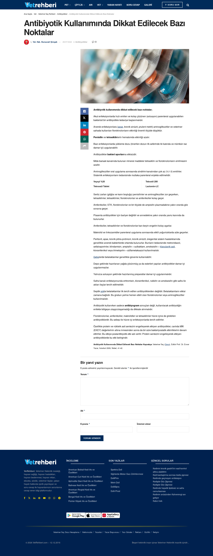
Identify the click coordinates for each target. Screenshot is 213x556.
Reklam (138, 532)
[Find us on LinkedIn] (34, 498)
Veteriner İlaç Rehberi (46, 14)
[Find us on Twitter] (29, 498)
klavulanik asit (167, 246)
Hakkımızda (87, 532)
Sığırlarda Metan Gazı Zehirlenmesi (127, 473)
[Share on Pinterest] (84, 132)
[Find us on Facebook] (24, 498)
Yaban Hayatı (114, 4)
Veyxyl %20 (99, 181)
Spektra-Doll (116, 469)
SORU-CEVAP (133, 4)
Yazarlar (98, 532)
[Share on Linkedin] (84, 125)
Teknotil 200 (152, 181)
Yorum (84, 374)
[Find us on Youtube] (44, 498)
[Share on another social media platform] (84, 146)
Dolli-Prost (115, 491)
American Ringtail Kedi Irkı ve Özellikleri (81, 491)
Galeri (148, 4)
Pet (67, 4)
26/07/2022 (67, 41)
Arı (90, 4)
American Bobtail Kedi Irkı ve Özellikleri (81, 471)
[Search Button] (188, 4)
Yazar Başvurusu (112, 532)
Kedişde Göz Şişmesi (162, 481)
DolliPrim (115, 478)
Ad (82, 410)
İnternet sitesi (144, 423)
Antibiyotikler (62, 14)
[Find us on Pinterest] (39, 498)
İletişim (156, 532)
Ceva (167, 344)
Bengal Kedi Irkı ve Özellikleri (81, 496)
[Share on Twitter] (84, 118)
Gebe (96, 257)
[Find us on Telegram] (59, 498)
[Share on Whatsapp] (84, 139)
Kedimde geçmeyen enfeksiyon (167, 478)
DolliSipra (115, 486)
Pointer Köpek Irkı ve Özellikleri (82, 501)
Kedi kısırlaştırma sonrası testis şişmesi (170, 474)
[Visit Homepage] (40, 5)
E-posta (85, 423)
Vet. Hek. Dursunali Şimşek (45, 41)
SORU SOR (173, 4)
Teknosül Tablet (101, 186)
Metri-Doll (115, 482)
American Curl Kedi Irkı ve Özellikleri (85, 476)
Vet (99, 4)
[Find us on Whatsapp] (54, 498)
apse (120, 126)
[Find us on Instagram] (49, 498)
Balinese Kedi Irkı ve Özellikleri (82, 485)
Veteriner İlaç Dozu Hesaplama (66, 532)
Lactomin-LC (152, 186)
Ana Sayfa (28, 14)
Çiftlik (79, 4)
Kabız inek (157, 500)
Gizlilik (147, 532)
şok (102, 291)
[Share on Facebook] (84, 111)
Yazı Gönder (127, 532)
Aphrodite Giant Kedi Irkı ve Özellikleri (85, 481)
